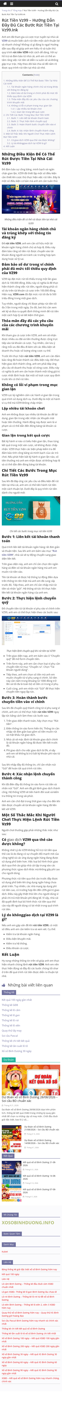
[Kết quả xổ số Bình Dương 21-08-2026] (12, 1162)
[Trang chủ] (5, 4)
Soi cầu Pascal (10, 1035)
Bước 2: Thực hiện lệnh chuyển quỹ (27, 121)
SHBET (3, 1392)
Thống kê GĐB (10, 1005)
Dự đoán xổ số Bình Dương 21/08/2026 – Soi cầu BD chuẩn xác (41, 1128)
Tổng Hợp (17, 10)
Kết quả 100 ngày (10, 1274)
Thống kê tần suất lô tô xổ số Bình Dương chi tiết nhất (29, 1333)
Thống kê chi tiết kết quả (15, 1041)
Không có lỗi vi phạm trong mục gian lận (30, 105)
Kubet (5, 1251)
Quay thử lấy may (12, 1030)
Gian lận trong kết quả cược (28, 111)
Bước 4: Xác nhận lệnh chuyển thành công (30, 130)
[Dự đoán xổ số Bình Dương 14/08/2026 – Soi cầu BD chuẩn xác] (12, 1140)
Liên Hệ (5, 1279)
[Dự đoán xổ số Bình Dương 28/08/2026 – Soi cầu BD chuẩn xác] (31, 1066)
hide (36, 74)
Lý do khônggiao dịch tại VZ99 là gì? (27, 143)
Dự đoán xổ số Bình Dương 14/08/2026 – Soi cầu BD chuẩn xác (41, 1142)
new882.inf (5, 1401)
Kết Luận (9, 146)
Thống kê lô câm (11, 1010)
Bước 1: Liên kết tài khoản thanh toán (28, 118)
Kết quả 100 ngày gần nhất (17, 1000)
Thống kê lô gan (11, 1015)
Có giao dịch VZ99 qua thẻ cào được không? (31, 140)
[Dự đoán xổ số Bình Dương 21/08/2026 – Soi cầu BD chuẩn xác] (12, 1127)
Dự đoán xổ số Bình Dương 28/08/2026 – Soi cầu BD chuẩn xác (30, 1099)
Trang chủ (6, 10)
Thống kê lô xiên (11, 1025)
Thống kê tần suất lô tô (15, 1046)
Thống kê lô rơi (10, 1020)
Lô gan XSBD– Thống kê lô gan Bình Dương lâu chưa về (29, 1291)
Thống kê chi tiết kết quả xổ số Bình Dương (23, 1328)
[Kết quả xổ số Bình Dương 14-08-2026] (12, 1176)
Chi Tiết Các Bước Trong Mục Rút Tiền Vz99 (26, 114)
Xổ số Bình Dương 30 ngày (16, 1051)
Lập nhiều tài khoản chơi (26, 108)
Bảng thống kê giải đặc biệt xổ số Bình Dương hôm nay (29, 1269)
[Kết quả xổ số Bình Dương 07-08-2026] (12, 1189)
